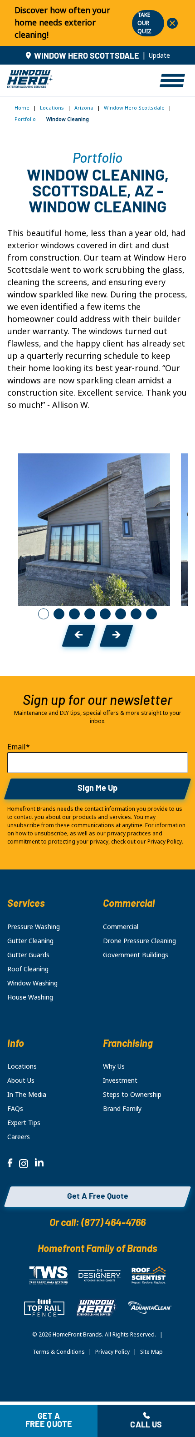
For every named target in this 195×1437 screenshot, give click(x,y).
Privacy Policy (112, 1352)
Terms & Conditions (59, 1352)
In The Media (26, 1094)
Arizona (83, 107)
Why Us (114, 1066)
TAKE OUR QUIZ (144, 23)
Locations (52, 107)
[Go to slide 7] (136, 613)
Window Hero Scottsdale (134, 107)
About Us (20, 1080)
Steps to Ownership (132, 1094)
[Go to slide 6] (120, 613)
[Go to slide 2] (59, 613)
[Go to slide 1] (43, 613)
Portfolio (25, 119)
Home (22, 107)
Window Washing (32, 983)
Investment (120, 1080)
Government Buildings (135, 955)
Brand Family (122, 1108)
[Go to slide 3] (74, 613)
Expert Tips (23, 1122)
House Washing (30, 997)
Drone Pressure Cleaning (139, 940)
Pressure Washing (33, 926)
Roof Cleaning (28, 969)
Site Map (151, 1352)
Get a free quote (49, 1421)
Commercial (120, 926)
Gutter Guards (28, 955)
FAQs (15, 1108)
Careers (18, 1136)
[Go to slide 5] (105, 613)
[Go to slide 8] (151, 613)
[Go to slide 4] (89, 613)
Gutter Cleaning (30, 940)
